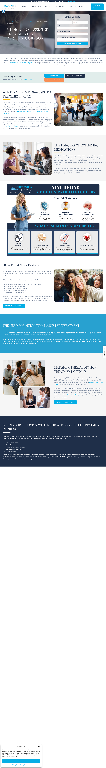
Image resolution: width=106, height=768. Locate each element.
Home (8, 21)
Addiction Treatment (59, 6)
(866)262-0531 (71, 1)
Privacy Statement (24, 765)
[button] (39, 746)
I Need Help (54, 75)
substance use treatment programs (21, 63)
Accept (21, 761)
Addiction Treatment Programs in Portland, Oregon (23, 21)
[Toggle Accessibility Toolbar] (3, 11)
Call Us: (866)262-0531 (15, 306)
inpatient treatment (12, 126)
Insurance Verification (54, 80)
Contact (80, 6)
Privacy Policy (15, 765)
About (72, 6)
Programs (24, 6)
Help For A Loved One (74, 75)
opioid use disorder (18, 341)
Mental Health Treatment (40, 6)
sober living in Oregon (73, 395)
